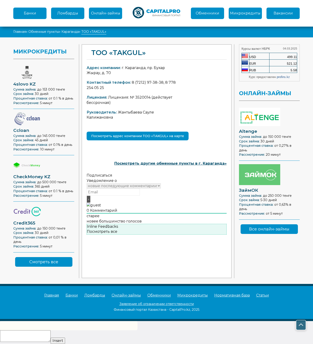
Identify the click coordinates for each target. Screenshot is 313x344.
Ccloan (21, 130)
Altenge (248, 131)
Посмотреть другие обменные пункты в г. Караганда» (170, 163)
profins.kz (283, 77)
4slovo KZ (24, 84)
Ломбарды (67, 13)
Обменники (207, 13)
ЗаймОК (248, 190)
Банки (30, 13)
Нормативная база (232, 295)
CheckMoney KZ (31, 176)
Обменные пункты (43, 32)
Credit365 (24, 223)
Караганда (70, 32)
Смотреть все (43, 261)
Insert (57, 340)
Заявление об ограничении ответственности (156, 304)
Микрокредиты (245, 13)
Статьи (262, 295)
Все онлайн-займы (269, 229)
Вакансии (283, 13)
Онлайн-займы (105, 13)
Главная (19, 32)
